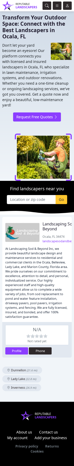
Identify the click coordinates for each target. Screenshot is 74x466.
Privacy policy (26, 446)
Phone (40, 351)
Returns (52, 446)
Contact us (48, 432)
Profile (16, 351)
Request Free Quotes (35, 116)
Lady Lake (23, 379)
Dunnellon (23, 370)
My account (17, 437)
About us (24, 432)
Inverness (23, 387)
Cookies (37, 451)
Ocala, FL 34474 (54, 237)
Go (61, 199)
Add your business (51, 437)
